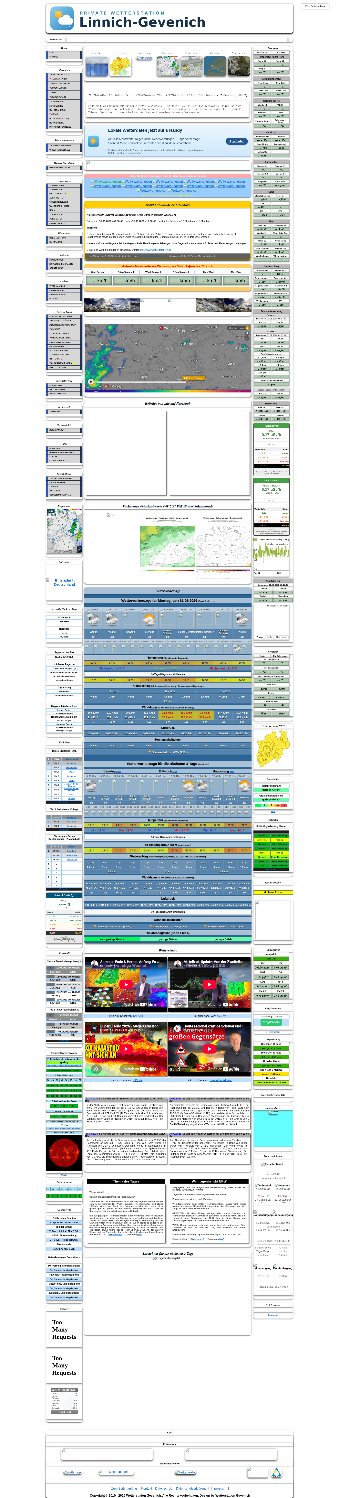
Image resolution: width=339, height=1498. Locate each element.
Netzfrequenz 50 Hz (59, 168)
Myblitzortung (57, 368)
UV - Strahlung (57, 110)
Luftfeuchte (56, 106)
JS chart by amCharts (277, 544)
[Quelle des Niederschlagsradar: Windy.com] (168, 75)
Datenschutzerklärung (62, 453)
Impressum (55, 448)
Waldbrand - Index (59, 206)
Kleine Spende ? (57, 461)
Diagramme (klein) (59, 119)
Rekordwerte (56, 123)
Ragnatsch (72, 860)
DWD (139, 1234)
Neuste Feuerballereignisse (64, 961)
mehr (232, 772)
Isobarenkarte (57, 223)
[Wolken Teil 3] (154, 311)
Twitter (53, 487)
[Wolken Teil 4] (182, 311)
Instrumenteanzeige (60, 127)
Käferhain (71, 851)
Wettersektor (57, 390)
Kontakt (53, 457)
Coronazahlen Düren (61, 316)
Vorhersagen (56, 186)
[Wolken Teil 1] (98, 311)
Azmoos (72, 847)
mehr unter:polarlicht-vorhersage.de (64, 1065)
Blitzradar (55, 242)
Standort (54, 57)
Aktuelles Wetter (59, 75)
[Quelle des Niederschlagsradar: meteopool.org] (64, 552)
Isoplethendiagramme (61, 264)
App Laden (236, 141)
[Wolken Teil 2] (126, 311)
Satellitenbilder (58, 202)
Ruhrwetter (56, 385)
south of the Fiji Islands (71, 785)
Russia (71, 798)
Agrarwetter (56, 198)
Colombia (71, 822)
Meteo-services (57, 394)
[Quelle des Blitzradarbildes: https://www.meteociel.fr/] (64, 585)
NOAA (52, 210)
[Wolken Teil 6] (238, 311)
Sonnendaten (56, 260)
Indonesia (72, 763)
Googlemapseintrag (60, 495)
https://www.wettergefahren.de (155, 250)
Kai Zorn (137, 1015)
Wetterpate (55, 359)
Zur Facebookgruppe (60, 478)
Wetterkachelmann (221, 1080)
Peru (71, 772)
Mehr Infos (64, 802)
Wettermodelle (60, 194)
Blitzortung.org (58, 351)
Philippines (71, 767)
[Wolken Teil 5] (210, 311)
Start (52, 53)
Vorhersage (55, 190)
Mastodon (54, 491)
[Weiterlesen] (115, 1234)
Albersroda (72, 855)
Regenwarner (56, 347)
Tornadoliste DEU (59, 355)
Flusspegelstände (59, 334)
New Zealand (72, 759)
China (72, 780)
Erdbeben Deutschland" (62, 325)
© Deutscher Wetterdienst (149, 256)
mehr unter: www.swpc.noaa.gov (64, 1128)
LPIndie (137, 1080)
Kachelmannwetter (60, 342)
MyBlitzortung (57, 238)
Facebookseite (57, 483)
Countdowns (56, 268)
